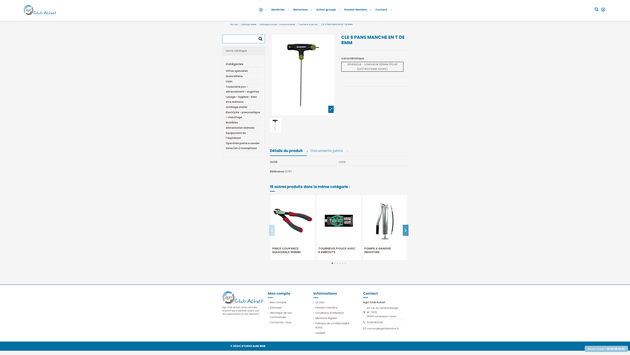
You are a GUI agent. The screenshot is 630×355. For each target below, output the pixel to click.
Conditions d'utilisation (329, 313)
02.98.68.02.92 (375, 322)
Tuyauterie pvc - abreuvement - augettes (242, 89)
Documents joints (327, 151)
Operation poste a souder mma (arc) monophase (243, 146)
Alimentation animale (240, 128)
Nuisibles (232, 122)
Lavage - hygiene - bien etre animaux (241, 99)
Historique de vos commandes (281, 315)
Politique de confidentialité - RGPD (333, 325)
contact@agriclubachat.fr (383, 328)
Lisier (229, 81)
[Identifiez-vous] (603, 10)
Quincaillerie (234, 76)
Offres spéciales (237, 71)
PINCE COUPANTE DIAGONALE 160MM (286, 250)
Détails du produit (287, 151)
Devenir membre (326, 307)
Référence (277, 171)
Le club (319, 302)
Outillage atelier (237, 107)
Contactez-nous (280, 322)
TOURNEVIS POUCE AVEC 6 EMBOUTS (336, 250)
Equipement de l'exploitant (236, 135)
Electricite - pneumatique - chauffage (243, 115)
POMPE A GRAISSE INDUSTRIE (377, 250)
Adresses (276, 307)
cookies (320, 333)
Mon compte (278, 302)
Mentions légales (326, 318)
